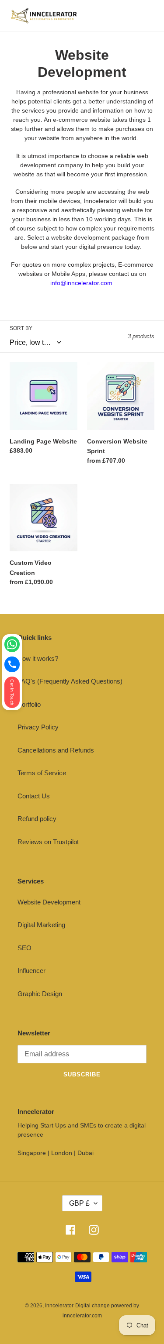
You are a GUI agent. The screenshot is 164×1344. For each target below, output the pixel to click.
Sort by (21, 328)
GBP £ (79, 1203)
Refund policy (36, 818)
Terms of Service (41, 773)
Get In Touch (12, 692)
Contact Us (33, 796)
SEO (24, 948)
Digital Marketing (41, 924)
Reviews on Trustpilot (48, 842)
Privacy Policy (38, 727)
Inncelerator (59, 1306)
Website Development (48, 902)
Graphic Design (39, 993)
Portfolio (29, 704)
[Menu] (148, 15)
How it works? (37, 658)
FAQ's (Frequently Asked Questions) (69, 681)
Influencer (31, 970)
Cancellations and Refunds (55, 750)
